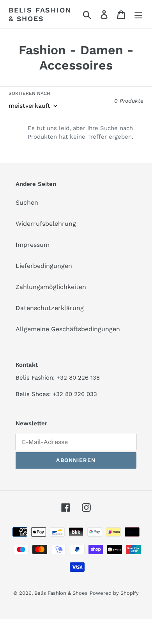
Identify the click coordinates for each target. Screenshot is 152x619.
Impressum (32, 244)
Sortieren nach (29, 93)
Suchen (27, 202)
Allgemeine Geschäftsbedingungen (68, 329)
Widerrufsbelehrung (46, 223)
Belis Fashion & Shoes (40, 14)
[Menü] (138, 14)
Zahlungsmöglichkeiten (51, 287)
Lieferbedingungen (44, 265)
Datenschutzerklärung (50, 308)
